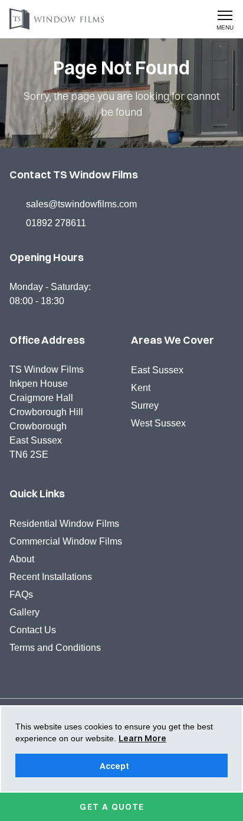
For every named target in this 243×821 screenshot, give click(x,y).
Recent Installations (50, 577)
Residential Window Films (64, 524)
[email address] (197, 21)
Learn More (142, 738)
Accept (114, 766)
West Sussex (158, 423)
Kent (140, 388)
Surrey (145, 405)
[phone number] (169, 21)
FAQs (21, 594)
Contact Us (32, 630)
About (21, 559)
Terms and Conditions (55, 648)
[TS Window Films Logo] (61, 19)
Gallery (24, 612)
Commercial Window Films (65, 541)
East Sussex (157, 370)
